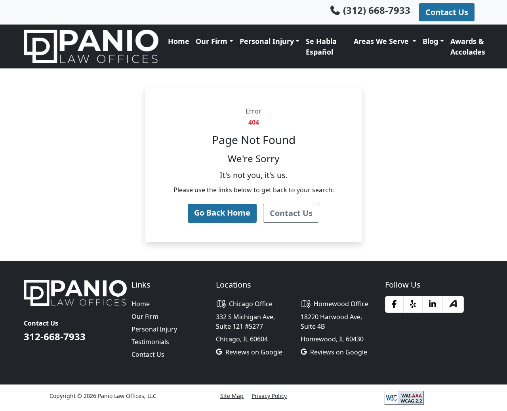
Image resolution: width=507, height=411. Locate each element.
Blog (430, 41)
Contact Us (148, 354)
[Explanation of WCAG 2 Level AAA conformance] (404, 397)
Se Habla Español (321, 46)
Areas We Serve (382, 41)
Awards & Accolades (467, 46)
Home (178, 41)
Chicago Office (251, 303)
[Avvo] (453, 304)
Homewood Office (341, 303)
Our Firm (145, 316)
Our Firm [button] (211, 41)
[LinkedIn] (432, 304)
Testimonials (150, 341)
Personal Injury (267, 41)
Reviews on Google (253, 352)
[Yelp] (413, 304)
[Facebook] (394, 304)
